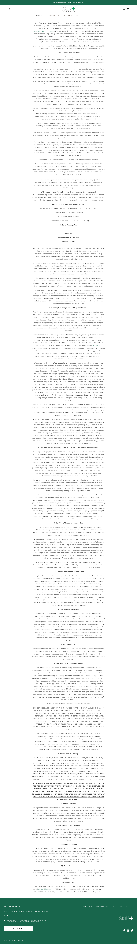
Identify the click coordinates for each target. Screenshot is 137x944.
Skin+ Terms (87, 906)
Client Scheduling (126, 906)
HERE (95, 345)
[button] (10, 9)
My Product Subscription (105, 906)
